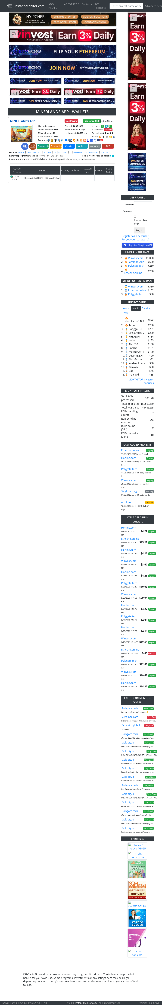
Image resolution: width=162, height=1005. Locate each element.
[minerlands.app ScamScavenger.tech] (77, 140)
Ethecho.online (133, 273)
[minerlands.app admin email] (66, 140)
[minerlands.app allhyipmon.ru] (88, 140)
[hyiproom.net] (137, 938)
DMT (65, 152)
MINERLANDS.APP (22, 121)
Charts (68, 146)
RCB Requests (100, 6)
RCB (108, 146)
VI (70, 152)
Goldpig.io (128, 742)
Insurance (95, 146)
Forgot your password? (135, 239)
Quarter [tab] (146, 308)
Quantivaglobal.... (132, 725)
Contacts (86, 4)
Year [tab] (126, 312)
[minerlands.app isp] (70, 140)
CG (34, 152)
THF (40, 152)
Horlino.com (128, 458)
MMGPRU (93, 152)
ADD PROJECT (53, 6)
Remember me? (140, 221)
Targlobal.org (136, 262)
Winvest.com (135, 258)
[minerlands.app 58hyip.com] (91, 140)
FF (107, 152)
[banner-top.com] (137, 953)
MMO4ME (78, 152)
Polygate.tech (136, 265)
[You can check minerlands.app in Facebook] (110, 155)
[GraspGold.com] (137, 918)
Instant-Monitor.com (29, 6)
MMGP (21, 152)
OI (86, 152)
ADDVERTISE (71, 4)
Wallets (82, 146)
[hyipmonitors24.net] (84, 140)
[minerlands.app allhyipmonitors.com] (95, 140)
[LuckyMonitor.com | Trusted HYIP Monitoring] (137, 869)
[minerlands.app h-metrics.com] (74, 140)
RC (59, 152)
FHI (50, 152)
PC (45, 152)
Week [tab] (126, 308)
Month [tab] (135, 308)
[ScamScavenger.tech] (137, 904)
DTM (29, 152)
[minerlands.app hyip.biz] (100, 140)
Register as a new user (135, 236)
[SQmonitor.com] (137, 890)
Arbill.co (126, 502)
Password (127, 211)
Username (127, 204)
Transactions (56, 146)
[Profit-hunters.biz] (137, 855)
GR (55, 152)
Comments (43, 146)
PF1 (102, 152)
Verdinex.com (130, 717)
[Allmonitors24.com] (81, 140)
